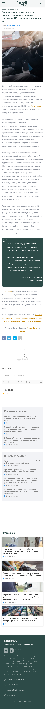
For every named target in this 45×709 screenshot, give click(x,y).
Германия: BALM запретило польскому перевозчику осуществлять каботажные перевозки (21, 491)
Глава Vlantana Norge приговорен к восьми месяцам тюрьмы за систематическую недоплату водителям (21, 429)
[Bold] (3, 382)
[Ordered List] (13, 382)
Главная (4, 9)
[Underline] (8, 382)
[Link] (23, 382)
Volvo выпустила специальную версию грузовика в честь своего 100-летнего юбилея (20, 418)
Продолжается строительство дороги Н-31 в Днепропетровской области (22, 462)
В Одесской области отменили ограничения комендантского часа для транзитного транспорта (22, 440)
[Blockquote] (18, 382)
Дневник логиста (13, 9)
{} (26, 382)
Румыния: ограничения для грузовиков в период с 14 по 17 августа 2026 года (21, 471)
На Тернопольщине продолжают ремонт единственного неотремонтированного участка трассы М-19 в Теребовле (21, 480)
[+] (29, 382)
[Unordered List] (16, 382)
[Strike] (11, 382)
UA (40, 3)
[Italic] (6, 382)
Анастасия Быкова (13, 25)
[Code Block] (21, 382)
